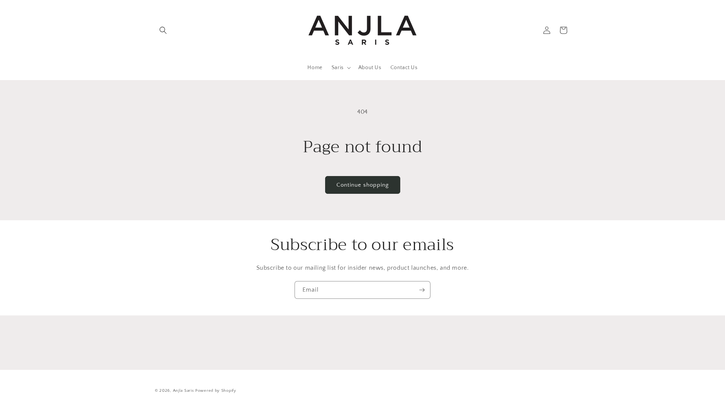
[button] (163, 30)
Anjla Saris (183, 390)
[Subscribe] (421, 290)
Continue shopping (362, 185)
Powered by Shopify (215, 390)
